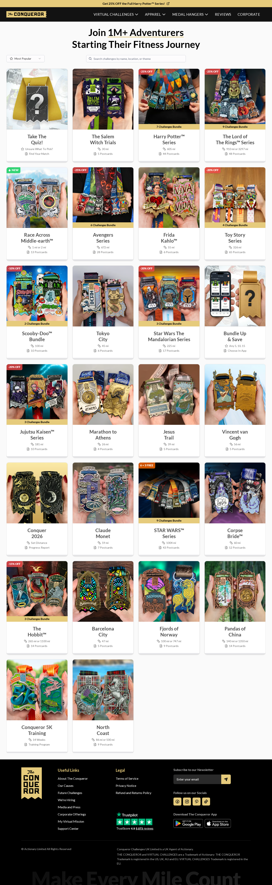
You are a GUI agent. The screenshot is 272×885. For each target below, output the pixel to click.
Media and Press (69, 807)
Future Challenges (70, 793)
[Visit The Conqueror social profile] (177, 802)
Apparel (153, 14)
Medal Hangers (188, 14)
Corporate (249, 14)
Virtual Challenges (114, 14)
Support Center (68, 828)
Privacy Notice (126, 785)
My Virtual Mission (71, 821)
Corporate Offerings (72, 814)
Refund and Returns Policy (133, 793)
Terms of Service (127, 778)
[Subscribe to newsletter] (226, 779)
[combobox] (25, 58)
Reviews (223, 14)
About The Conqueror (73, 778)
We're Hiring (66, 800)
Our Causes (65, 785)
